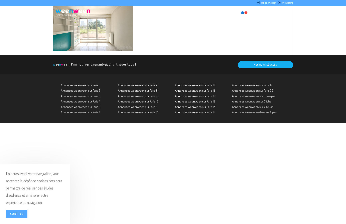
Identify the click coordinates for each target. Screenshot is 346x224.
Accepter (16, 213)
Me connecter (268, 2)
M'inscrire (287, 2)
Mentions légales (265, 64)
